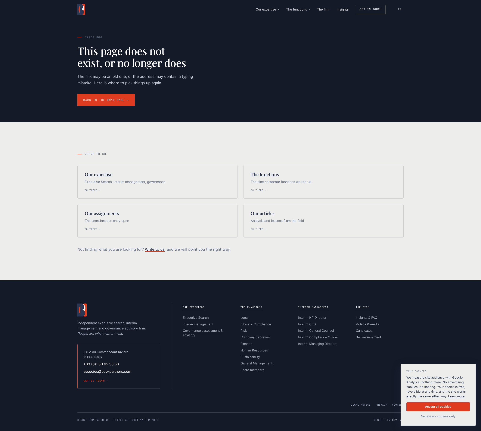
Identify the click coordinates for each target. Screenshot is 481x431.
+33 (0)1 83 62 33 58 (101, 364)
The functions (296, 9)
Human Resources (254, 350)
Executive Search (196, 317)
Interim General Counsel (316, 330)
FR (400, 9)
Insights (343, 9)
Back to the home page (106, 100)
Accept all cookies (438, 406)
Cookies (398, 404)
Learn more (456, 396)
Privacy (381, 404)
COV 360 (398, 420)
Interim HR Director (312, 317)
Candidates (364, 330)
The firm (323, 9)
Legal (244, 317)
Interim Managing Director (317, 344)
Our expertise (266, 9)
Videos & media (367, 324)
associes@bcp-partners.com (107, 371)
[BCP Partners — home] (81, 9)
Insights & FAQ (366, 317)
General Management (256, 363)
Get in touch (371, 9)
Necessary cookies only (438, 416)
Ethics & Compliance (255, 324)
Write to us (155, 249)
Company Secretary (255, 337)
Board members (252, 370)
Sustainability (250, 357)
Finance (246, 344)
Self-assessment (368, 337)
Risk (243, 330)
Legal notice (361, 404)
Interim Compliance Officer (318, 337)
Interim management (198, 324)
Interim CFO (307, 324)
